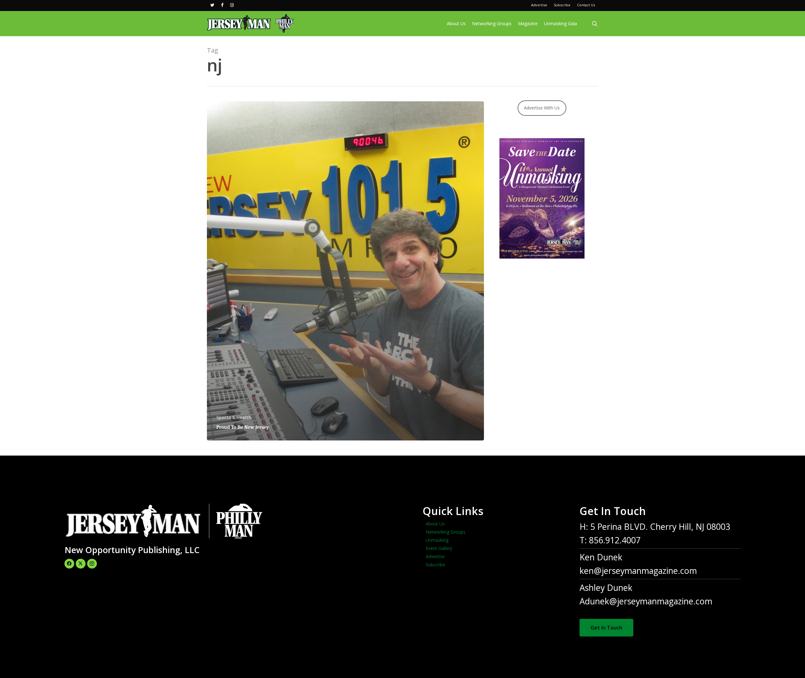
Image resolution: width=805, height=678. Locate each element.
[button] (606, 628)
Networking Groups (445, 532)
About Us (435, 524)
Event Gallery (439, 548)
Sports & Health (233, 417)
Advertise (435, 556)
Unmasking (437, 540)
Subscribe (435, 565)
